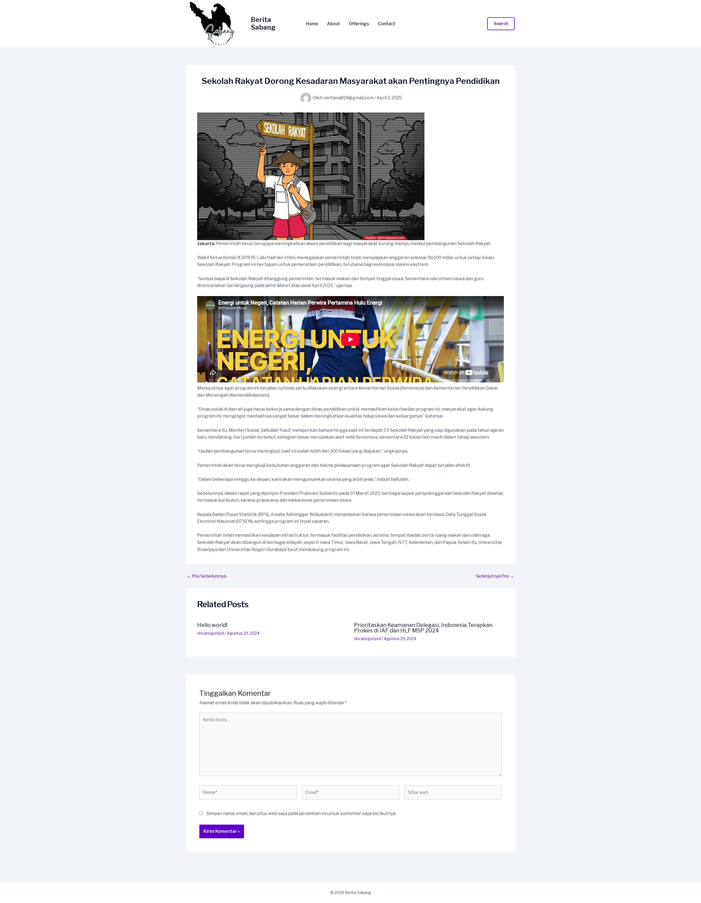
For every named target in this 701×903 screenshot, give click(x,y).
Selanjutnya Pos (495, 576)
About (333, 24)
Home (312, 24)
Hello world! (212, 625)
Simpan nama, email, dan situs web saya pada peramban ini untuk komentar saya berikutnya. (301, 813)
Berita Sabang (263, 24)
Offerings (359, 24)
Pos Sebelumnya (206, 576)
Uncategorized (210, 633)
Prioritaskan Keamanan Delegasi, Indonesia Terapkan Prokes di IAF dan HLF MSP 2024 (423, 628)
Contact (386, 24)
